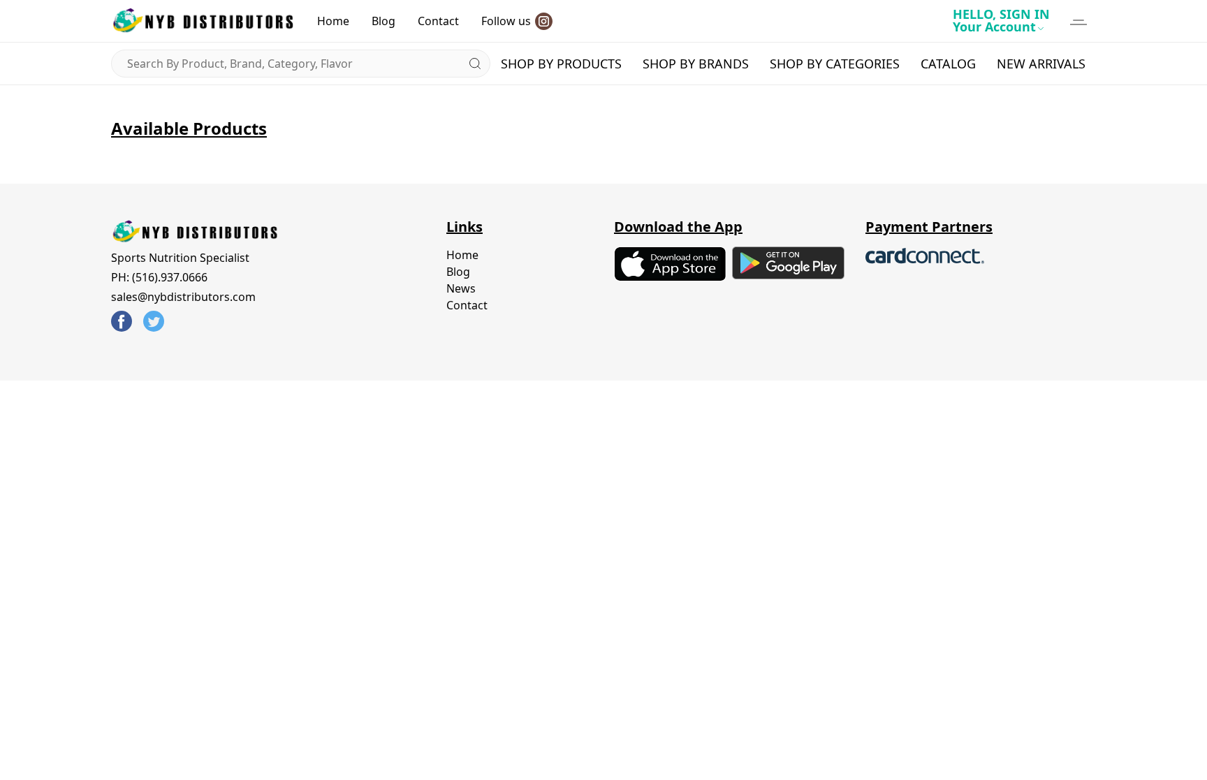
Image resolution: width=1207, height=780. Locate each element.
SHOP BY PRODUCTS (561, 63)
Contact (438, 21)
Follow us (506, 21)
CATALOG (948, 63)
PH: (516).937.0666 (159, 277)
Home (333, 21)
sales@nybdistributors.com (183, 296)
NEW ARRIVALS (1041, 63)
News (461, 288)
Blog (383, 21)
